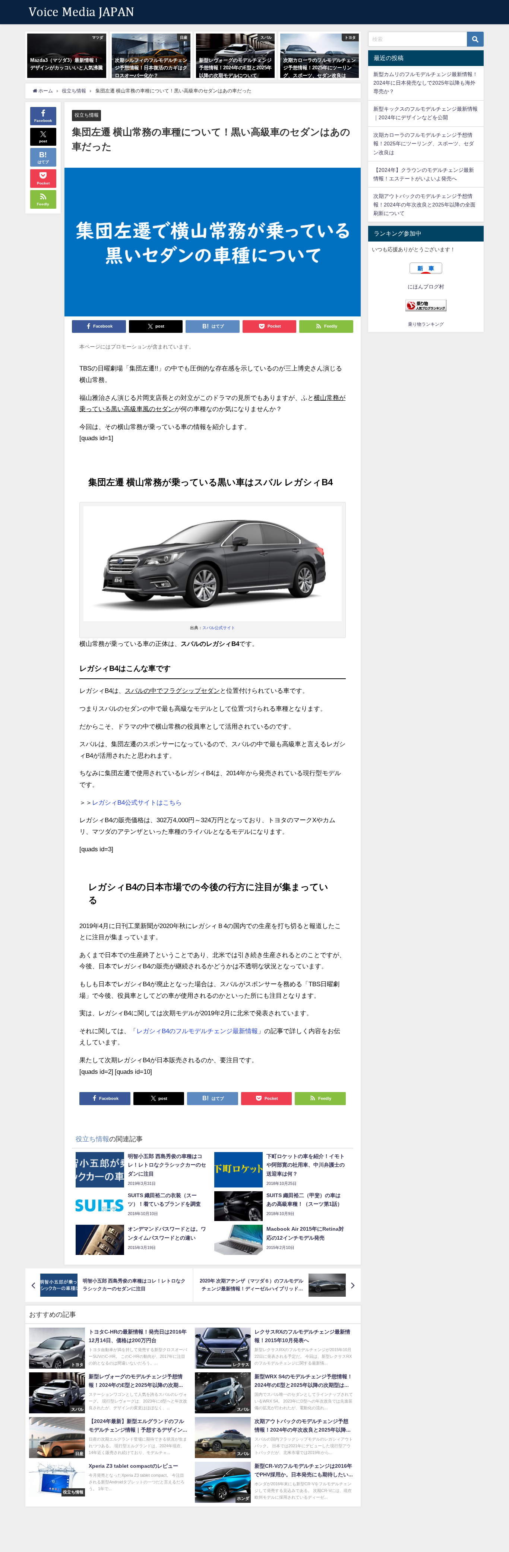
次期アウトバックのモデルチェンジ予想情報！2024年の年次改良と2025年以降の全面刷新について (424, 204)
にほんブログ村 (426, 286)
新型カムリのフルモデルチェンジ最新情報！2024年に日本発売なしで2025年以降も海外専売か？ (425, 83)
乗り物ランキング (426, 324)
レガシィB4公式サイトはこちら (137, 802)
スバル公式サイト (218, 628)
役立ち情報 (87, 115)
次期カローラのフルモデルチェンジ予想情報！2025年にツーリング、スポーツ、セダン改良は (423, 143)
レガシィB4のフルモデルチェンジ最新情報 (197, 1031)
